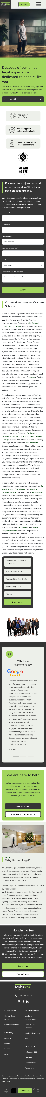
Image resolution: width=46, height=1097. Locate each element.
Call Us (24, 4)
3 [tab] (30, 757)
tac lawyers (23, 527)
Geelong (28, 1057)
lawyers (31, 377)
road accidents (32, 442)
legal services (37, 492)
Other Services (32, 1010)
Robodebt (25, 1091)
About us (8, 1038)
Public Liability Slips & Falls (16, 579)
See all (28, 1038)
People (7, 1043)
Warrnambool (30, 1063)
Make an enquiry (23, 806)
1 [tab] (16, 757)
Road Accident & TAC (14, 571)
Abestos (9, 594)
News (6, 1054)
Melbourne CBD (31, 1052)
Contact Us (23, 966)
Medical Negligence (13, 586)
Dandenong (29, 1068)
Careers (7, 1049)
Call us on (23, 814)
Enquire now (17, 602)
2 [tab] (23, 757)
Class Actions (11, 1010)
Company (8, 1032)
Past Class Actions (11, 1024)
